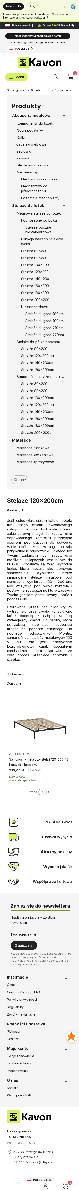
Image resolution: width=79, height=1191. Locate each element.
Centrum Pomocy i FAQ (23, 992)
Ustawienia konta (19, 1063)
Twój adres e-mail (23, 934)
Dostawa (13, 1039)
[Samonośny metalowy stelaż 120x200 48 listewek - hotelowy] (39, 724)
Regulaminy (15, 1007)
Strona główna (16, 90)
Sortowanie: (15, 674)
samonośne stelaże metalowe (34, 577)
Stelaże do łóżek (42, 90)
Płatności (13, 1031)
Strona (32, 792)
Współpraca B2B (19, 1095)
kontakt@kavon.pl (25, 42)
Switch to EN (14, 6)
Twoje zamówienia (20, 1056)
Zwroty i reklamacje (21, 1014)
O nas (11, 984)
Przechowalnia (17, 1071)
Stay (32, 6)
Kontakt (12, 1088)
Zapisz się (23, 945)
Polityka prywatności (22, 999)
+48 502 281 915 (55, 42)
